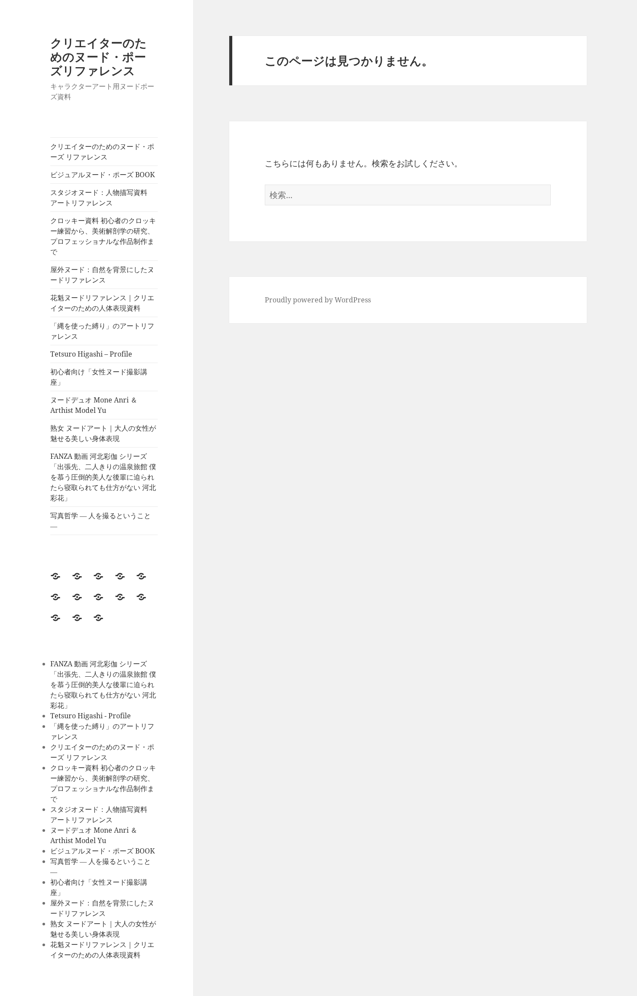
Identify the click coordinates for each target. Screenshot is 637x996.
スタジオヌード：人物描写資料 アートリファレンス (102, 198)
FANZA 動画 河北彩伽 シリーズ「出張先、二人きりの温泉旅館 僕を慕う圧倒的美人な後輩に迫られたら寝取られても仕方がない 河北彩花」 (103, 477)
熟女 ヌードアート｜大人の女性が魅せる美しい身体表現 (103, 433)
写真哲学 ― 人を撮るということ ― (100, 521)
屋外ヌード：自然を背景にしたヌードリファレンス (102, 275)
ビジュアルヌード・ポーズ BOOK (103, 174)
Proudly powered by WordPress (318, 300)
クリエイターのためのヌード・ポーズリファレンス (98, 56)
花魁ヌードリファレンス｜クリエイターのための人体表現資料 (102, 303)
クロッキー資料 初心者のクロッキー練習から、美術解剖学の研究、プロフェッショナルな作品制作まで (103, 236)
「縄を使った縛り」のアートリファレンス (102, 331)
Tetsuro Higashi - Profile (90, 715)
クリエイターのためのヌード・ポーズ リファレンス (102, 152)
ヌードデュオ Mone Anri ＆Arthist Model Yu (93, 405)
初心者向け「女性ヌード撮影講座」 (98, 377)
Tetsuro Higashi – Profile (91, 354)
